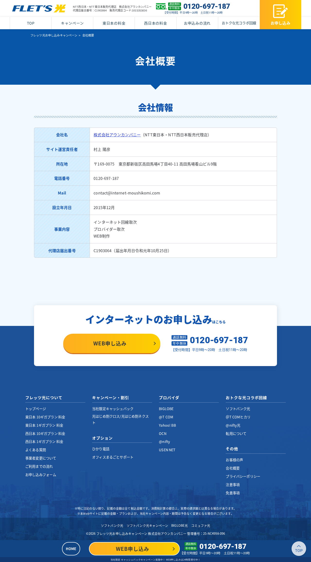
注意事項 (233, 484)
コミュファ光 (200, 525)
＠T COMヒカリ (238, 417)
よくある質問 (35, 449)
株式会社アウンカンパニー (117, 135)
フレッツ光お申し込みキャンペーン (54, 35)
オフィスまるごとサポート (112, 457)
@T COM (166, 417)
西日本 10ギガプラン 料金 (45, 433)
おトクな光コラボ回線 (239, 23)
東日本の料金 (114, 23)
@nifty (164, 441)
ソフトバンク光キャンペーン (147, 525)
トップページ (35, 408)
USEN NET (167, 449)
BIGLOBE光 (179, 525)
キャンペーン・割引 (110, 397)
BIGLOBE (166, 408)
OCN (162, 433)
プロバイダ (169, 397)
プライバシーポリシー (243, 476)
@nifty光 (233, 425)
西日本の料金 (155, 23)
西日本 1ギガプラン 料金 (44, 441)
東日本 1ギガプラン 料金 (44, 425)
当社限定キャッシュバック (112, 408)
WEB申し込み (110, 343)
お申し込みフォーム (40, 474)
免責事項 (233, 493)
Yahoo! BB (167, 425)
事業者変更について (40, 458)
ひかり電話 (100, 448)
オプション (102, 438)
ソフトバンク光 (238, 408)
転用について (236, 433)
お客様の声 (234, 459)
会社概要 (233, 468)
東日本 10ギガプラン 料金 (45, 417)
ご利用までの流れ (39, 466)
